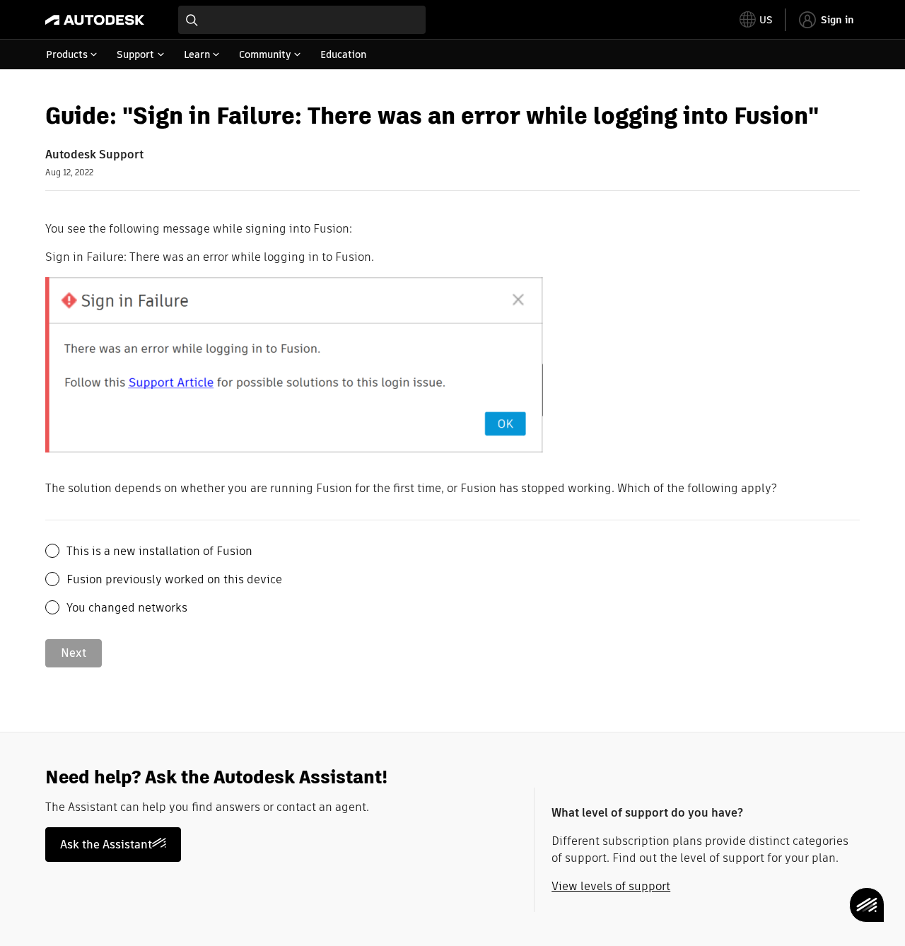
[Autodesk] (94, 19)
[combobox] (302, 20)
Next (73, 653)
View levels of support (610, 886)
